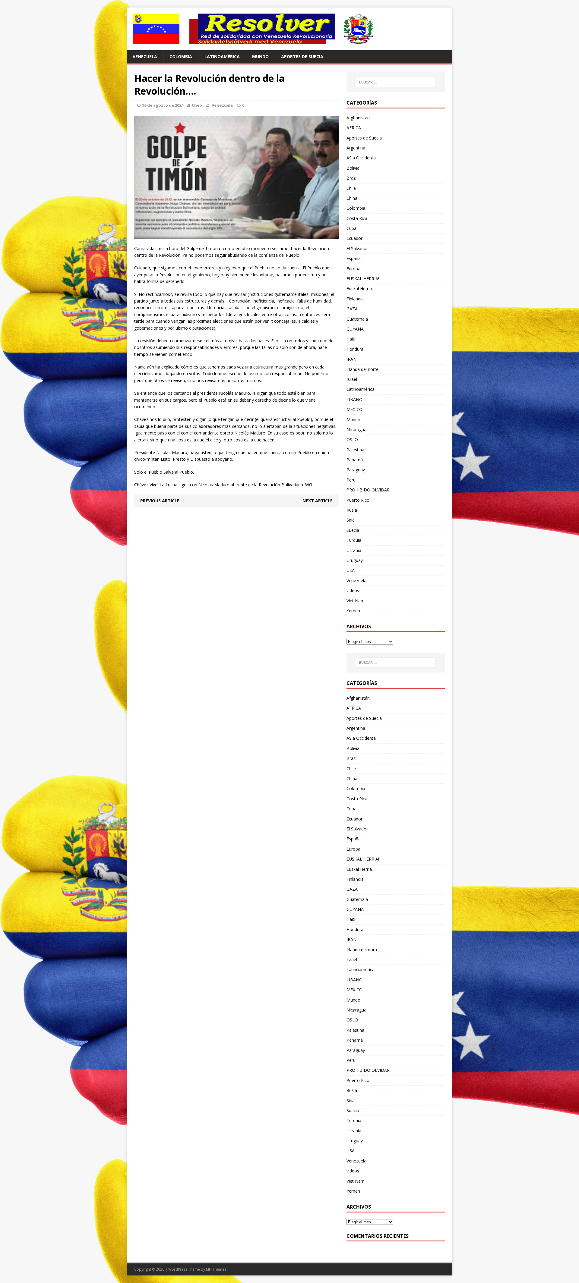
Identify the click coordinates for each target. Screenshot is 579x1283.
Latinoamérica (222, 56)
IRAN (351, 359)
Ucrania (353, 550)
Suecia (352, 530)
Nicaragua (356, 429)
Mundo (260, 56)
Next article (317, 500)
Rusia (351, 510)
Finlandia (355, 299)
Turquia (353, 540)
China (351, 198)
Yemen (353, 610)
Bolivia (352, 168)
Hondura (354, 349)
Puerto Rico (357, 500)
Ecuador (354, 238)
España (353, 258)
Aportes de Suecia (302, 56)
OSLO (352, 439)
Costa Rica (356, 218)
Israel (351, 379)
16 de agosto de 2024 (162, 105)
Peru (351, 480)
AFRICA (353, 127)
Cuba (351, 228)
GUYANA (355, 329)
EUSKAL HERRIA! (362, 278)
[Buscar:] (395, 82)
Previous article (159, 500)
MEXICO (354, 409)
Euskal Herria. (359, 288)
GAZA (352, 309)
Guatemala (357, 319)
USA (350, 570)
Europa (353, 268)
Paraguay (355, 469)
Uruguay (354, 560)
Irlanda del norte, (363, 369)
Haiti (350, 339)
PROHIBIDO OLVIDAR (368, 490)
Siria (350, 520)
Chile (351, 188)
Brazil (351, 178)
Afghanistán (358, 118)
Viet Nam (355, 601)
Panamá (354, 460)
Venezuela (145, 56)
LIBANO (354, 399)
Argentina (355, 148)
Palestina (355, 450)
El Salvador (357, 248)
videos (352, 590)
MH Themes (216, 1269)
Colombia (180, 56)
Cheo (197, 105)
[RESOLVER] (289, 29)
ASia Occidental (361, 158)
